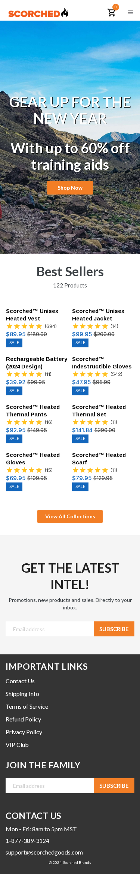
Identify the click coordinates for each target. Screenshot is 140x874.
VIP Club (17, 744)
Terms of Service (27, 706)
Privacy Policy (24, 731)
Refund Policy (23, 719)
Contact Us (20, 680)
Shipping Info (22, 693)
